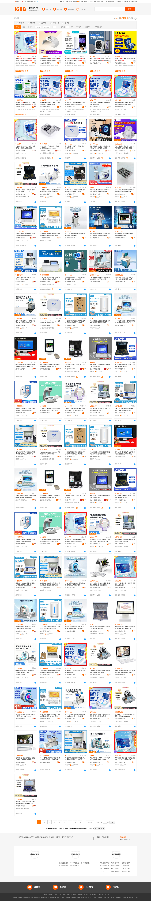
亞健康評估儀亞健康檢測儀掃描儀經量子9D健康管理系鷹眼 (25, 278)
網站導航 (107, 895)
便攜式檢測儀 (118, 65)
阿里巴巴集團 (16, 897)
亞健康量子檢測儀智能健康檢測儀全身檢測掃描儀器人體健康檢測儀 (25, 802)
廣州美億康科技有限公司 (46, 194)
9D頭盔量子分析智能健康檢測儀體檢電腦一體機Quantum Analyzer (125, 715)
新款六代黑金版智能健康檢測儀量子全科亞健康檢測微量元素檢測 (75, 191)
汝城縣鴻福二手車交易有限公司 (119, 863)
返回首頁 (91, 828)
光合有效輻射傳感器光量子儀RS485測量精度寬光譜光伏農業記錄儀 (124, 147)
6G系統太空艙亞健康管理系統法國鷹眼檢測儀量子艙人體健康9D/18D (75, 409)
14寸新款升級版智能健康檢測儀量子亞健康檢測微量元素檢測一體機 (50, 671)
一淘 (63, 897)
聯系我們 (101, 895)
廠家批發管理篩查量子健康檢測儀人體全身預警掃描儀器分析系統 (25, 409)
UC (108, 897)
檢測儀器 (42, 109)
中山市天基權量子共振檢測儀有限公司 (91, 863)
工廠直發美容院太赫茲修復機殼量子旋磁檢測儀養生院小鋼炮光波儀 (50, 409)
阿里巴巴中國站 (35, 897)
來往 (116, 897)
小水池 (102, 871)
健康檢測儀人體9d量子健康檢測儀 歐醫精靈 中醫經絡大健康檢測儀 (75, 103)
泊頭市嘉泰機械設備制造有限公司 (131, 868)
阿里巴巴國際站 (25, 897)
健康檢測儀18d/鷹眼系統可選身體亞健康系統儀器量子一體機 (25, 671)
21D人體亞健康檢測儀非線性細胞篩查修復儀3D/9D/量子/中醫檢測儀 (75, 715)
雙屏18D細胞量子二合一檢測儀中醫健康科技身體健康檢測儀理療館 (25, 322)
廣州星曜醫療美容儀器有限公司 (71, 194)
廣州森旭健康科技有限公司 (21, 718)
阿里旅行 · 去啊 (70, 897)
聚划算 (59, 897)
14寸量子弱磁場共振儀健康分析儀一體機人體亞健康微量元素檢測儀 (75, 627)
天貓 (54, 897)
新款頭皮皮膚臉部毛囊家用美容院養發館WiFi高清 (75, 59)
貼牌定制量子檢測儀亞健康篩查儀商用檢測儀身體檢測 (100, 365)
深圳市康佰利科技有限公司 (71, 150)
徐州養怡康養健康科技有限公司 (95, 281)
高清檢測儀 (81, 65)
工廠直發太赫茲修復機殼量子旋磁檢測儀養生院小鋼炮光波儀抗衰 (100, 278)
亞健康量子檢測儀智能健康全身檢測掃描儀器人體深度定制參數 (50, 103)
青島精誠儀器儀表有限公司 (120, 63)
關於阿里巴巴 (93, 895)
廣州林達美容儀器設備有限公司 (120, 194)
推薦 (35, 61)
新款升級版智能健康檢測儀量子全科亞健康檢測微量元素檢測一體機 (50, 234)
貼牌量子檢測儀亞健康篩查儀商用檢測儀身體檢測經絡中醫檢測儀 (25, 234)
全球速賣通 (44, 897)
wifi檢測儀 (74, 65)
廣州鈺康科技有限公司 (71, 281)
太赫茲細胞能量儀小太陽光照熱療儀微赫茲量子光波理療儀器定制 (75, 278)
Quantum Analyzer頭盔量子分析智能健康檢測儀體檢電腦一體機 (100, 671)
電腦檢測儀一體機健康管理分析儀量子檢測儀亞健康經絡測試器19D (25, 759)
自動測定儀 (25, 109)
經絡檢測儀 (31, 65)
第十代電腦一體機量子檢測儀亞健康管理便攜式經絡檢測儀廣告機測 (125, 671)
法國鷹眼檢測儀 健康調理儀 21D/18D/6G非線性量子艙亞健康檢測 (26, 627)
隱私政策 (86, 895)
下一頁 (90, 822)
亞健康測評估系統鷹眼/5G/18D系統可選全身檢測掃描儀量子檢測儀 (100, 759)
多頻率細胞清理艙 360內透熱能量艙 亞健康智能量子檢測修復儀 (75, 584)
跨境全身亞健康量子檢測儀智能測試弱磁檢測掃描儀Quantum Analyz (25, 191)
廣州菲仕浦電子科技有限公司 (95, 63)
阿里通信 (100, 897)
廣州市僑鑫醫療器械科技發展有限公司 (21, 238)
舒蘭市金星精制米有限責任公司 (108, 868)
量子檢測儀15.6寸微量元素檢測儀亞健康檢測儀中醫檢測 (124, 234)
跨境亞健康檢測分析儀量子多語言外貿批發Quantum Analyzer (100, 409)
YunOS (94, 897)
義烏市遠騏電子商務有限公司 (119, 871)
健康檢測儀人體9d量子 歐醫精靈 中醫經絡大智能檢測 (125, 584)
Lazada (136, 897)
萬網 (105, 897)
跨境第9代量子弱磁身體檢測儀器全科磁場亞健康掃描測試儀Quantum (100, 627)
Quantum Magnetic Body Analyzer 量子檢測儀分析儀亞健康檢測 (50, 322)
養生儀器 (49, 65)
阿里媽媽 (77, 897)
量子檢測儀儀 (105, 837)
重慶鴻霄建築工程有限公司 (129, 863)
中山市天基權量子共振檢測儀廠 (78, 863)
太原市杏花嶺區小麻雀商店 (118, 868)
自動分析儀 (31, 109)
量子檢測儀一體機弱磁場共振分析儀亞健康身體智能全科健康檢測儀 (25, 365)
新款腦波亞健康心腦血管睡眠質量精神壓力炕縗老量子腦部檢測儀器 (100, 147)
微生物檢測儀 (126, 65)
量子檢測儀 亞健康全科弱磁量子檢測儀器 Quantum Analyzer (125, 365)
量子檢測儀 (19, 65)
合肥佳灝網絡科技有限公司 (46, 238)
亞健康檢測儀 (55, 109)
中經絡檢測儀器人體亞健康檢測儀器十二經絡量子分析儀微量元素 (125, 627)
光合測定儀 (19, 109)
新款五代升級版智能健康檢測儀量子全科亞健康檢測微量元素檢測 (125, 409)
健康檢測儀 (25, 65)
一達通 (131, 897)
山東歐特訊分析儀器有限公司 (21, 107)
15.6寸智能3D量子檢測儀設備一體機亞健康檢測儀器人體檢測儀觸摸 (100, 584)
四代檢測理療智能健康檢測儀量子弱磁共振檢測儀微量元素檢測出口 (25, 453)
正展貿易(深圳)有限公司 (106, 863)
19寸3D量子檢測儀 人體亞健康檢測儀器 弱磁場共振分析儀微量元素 (125, 322)
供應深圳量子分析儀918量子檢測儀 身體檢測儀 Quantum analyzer (49, 147)
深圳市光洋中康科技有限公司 (46, 150)
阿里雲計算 (88, 897)
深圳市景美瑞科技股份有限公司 (71, 63)
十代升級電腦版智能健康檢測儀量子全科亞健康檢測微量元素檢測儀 (75, 322)
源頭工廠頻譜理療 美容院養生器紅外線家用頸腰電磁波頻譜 (50, 59)
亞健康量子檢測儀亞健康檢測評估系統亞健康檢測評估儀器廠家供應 (50, 191)
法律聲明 (73, 895)
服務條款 (80, 895)
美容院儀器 (43, 65)
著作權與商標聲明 (65, 895)
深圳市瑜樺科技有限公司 (21, 194)
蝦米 (82, 897)
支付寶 (112, 897)
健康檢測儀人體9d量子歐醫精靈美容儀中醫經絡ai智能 (100, 103)
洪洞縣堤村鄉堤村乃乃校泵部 (108, 866)
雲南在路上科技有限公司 (128, 871)
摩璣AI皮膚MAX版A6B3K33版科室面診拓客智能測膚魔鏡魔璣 (100, 59)
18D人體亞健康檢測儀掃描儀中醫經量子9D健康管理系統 (75, 234)
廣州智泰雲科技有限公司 (21, 63)
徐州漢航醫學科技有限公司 (21, 281)
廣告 (60, 61)
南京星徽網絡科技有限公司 (129, 866)
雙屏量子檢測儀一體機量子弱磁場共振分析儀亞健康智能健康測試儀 (100, 234)
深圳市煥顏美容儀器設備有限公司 (120, 238)
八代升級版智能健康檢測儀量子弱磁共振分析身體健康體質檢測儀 (100, 322)
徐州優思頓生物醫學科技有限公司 (95, 194)
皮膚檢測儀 (68, 65)
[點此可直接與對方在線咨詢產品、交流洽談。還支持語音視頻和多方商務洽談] (60, 158)
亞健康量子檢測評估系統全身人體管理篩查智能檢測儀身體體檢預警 (125, 278)
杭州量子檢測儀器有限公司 (66, 863)
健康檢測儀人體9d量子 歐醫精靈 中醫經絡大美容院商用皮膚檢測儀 (125, 759)
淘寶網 (50, 897)
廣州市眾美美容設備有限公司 (95, 238)
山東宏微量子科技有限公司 (46, 281)
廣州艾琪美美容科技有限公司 (95, 150)
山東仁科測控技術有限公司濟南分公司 (120, 150)
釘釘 (120, 897)
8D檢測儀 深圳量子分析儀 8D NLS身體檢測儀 (75, 365)
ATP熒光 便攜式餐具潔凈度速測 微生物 (125, 59)
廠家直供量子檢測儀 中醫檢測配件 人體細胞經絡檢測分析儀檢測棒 (125, 191)
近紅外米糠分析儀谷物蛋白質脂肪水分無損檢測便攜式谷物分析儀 (50, 278)
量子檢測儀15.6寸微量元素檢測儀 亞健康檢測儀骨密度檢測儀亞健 (50, 365)
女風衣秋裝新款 (115, 866)
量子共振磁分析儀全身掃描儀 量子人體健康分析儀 (75, 147)
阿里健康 (125, 897)
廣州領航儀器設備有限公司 (71, 238)
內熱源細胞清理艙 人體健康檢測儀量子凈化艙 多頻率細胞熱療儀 (26, 715)
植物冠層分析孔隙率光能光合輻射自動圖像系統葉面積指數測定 (25, 103)
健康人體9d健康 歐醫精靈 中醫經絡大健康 (26, 59)
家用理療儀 (55, 65)
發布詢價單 (123, 837)
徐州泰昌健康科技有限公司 (120, 281)
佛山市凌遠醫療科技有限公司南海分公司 (46, 63)
